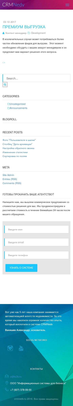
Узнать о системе (21, 268)
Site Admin (8, 175)
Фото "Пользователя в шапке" (19, 140)
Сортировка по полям (15, 156)
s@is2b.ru (16, 376)
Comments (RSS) (12, 183)
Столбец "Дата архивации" (17, 144)
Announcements (18, 108)
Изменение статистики (15, 152)
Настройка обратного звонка (18, 148)
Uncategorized (17, 104)
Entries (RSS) (10, 179)
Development (38, 33)
